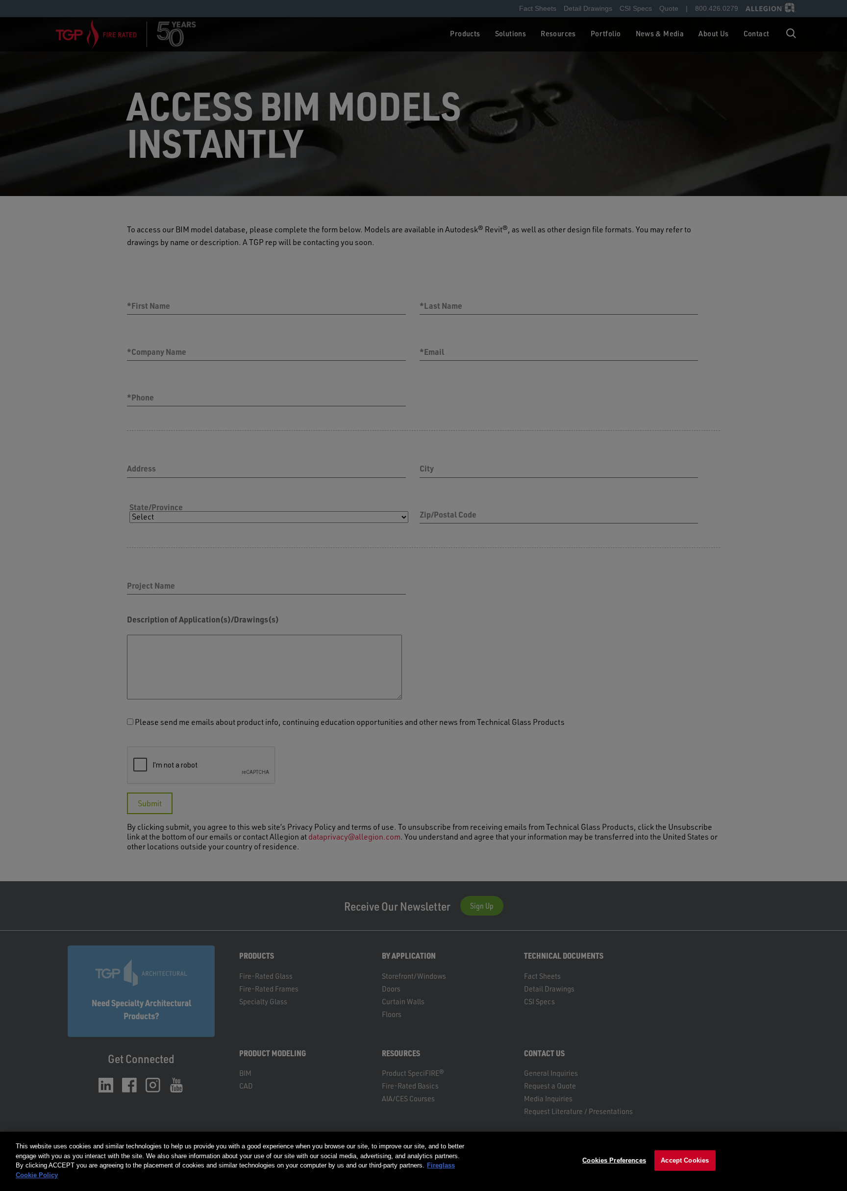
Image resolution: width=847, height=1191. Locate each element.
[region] (423, 1161)
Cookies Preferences (614, 1160)
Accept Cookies (685, 1160)
